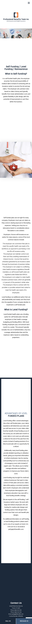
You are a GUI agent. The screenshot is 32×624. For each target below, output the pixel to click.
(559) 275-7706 (17, 610)
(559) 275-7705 (17, 612)
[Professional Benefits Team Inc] (16, 15)
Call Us (8, 621)
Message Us (24, 621)
